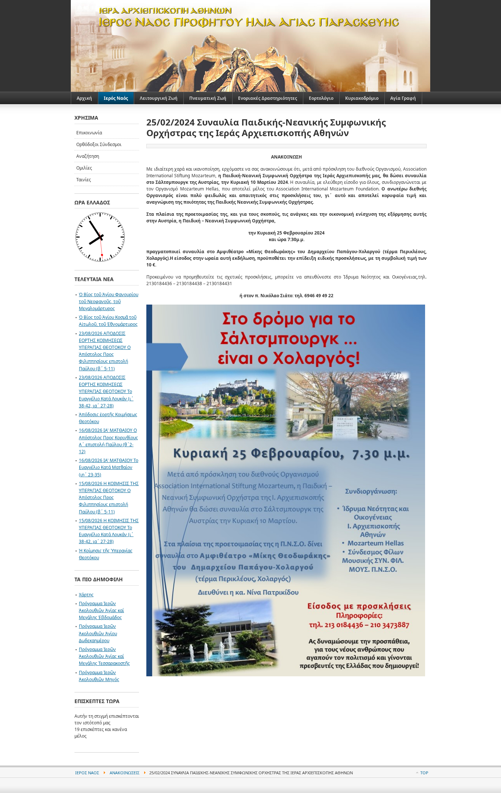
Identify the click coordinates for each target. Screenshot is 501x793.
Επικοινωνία (89, 133)
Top (424, 772)
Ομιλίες (84, 168)
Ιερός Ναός (87, 772)
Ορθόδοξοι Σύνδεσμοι (98, 144)
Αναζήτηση (87, 156)
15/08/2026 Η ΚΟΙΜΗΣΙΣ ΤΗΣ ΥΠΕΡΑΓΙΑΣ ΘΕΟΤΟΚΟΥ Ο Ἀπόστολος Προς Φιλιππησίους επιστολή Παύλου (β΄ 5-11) (109, 497)
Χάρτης (86, 595)
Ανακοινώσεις (124, 772)
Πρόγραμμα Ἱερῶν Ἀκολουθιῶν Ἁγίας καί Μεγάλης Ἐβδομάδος (101, 610)
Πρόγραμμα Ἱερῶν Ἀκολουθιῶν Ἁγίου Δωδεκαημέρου (98, 633)
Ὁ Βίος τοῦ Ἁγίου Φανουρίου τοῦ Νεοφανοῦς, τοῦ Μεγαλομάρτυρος (108, 301)
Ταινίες (83, 180)
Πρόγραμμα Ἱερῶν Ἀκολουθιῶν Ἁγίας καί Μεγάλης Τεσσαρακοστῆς (104, 656)
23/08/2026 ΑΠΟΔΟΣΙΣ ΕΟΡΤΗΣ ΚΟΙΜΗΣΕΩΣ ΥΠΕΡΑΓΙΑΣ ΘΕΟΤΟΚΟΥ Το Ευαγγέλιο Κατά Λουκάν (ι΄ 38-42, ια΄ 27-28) (106, 391)
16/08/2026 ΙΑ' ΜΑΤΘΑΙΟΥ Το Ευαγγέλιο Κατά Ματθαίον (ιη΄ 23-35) (108, 467)
